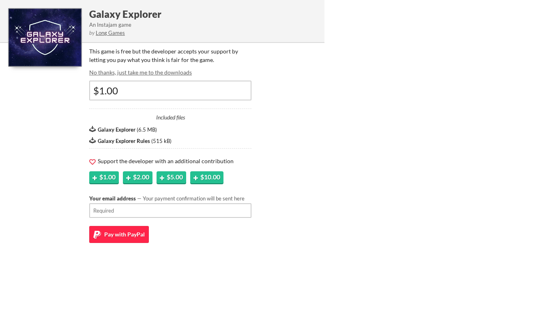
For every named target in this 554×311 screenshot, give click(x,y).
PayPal (124, 234)
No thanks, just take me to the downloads (140, 72)
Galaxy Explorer (125, 14)
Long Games (110, 33)
